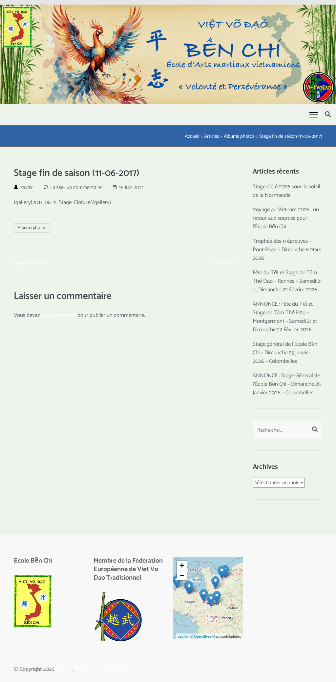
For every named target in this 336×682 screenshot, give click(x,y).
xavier (26, 187)
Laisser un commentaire (76, 187)
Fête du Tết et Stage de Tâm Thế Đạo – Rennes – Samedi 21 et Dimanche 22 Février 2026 (287, 281)
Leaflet (183, 636)
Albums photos (32, 228)
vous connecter (58, 315)
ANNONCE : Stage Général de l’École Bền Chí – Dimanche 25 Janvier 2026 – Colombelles (287, 384)
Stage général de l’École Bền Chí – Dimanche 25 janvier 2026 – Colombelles (285, 353)
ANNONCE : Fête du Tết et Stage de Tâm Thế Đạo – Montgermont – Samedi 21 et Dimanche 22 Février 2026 (285, 317)
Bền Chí (64, 669)
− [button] (182, 575)
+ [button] (182, 565)
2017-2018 (222, 262)
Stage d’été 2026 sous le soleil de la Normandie (286, 191)
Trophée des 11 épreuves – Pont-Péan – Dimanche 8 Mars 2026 (287, 250)
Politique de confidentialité (105, 669)
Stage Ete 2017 (30, 262)
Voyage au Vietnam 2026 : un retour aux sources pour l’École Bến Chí (286, 218)
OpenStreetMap (206, 636)
